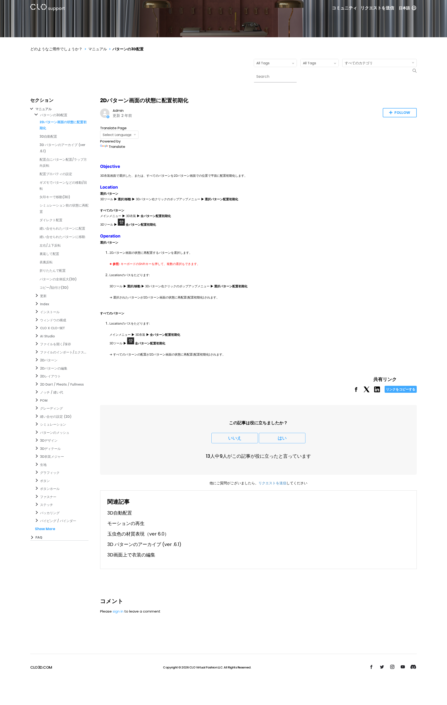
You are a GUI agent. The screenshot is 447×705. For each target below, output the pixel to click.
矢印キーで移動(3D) (55, 197)
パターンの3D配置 (128, 49)
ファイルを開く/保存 (55, 344)
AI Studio (47, 336)
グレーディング (51, 408)
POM (43, 400)
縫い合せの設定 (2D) (55, 416)
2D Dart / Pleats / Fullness (62, 384)
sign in (118, 611)
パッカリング (50, 513)
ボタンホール (50, 488)
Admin (118, 110)
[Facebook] (356, 391)
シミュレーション (53, 424)
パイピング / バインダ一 (58, 521)
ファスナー (48, 497)
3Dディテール (50, 448)
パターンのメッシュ (54, 432)
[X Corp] (366, 391)
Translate (117, 146)
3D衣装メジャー (52, 456)
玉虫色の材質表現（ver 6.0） (138, 534)
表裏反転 (46, 262)
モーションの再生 (126, 523)
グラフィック (50, 472)
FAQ (38, 537)
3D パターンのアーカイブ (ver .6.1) (144, 544)
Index (44, 304)
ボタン (45, 480)
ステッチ (46, 504)
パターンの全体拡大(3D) (58, 279)
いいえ (234, 438)
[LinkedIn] (377, 391)
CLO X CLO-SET (52, 328)
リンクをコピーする (400, 389)
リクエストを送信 (377, 8)
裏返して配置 (49, 253)
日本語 (404, 8)
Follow (402, 112)
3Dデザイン (49, 440)
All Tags (263, 63)
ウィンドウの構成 (53, 320)
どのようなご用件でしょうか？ (56, 49)
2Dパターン (49, 360)
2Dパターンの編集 (53, 368)
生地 (43, 464)
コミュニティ (344, 8)
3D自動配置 (48, 136)
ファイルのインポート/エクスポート (63, 352)
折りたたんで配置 (53, 270)
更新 (43, 296)
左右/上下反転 (50, 245)
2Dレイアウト (50, 376)
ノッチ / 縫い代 (51, 392)
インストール (50, 312)
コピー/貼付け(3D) (54, 287)
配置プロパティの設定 (56, 174)
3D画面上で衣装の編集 (131, 555)
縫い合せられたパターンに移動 (62, 236)
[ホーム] (47, 8)
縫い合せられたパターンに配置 (62, 228)
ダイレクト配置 (51, 220)
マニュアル (97, 49)
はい (282, 438)
